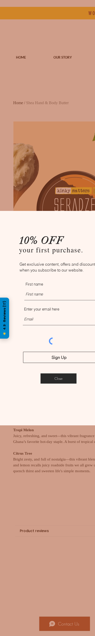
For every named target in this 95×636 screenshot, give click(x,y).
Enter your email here (41, 309)
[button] (59, 378)
